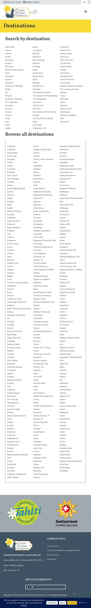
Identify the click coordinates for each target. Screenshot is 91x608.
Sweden (36, 82)
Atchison (37, 471)
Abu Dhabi (9, 47)
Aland (36, 350)
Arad (62, 334)
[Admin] (74, 595)
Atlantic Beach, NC (68, 250)
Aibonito (63, 315)
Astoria (10, 295)
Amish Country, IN (41, 415)
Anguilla (11, 214)
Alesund (11, 224)
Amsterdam (12, 153)
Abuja (62, 240)
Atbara (63, 376)
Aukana (63, 373)
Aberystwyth (65, 458)
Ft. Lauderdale (11, 102)
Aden (9, 204)
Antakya (37, 169)
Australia (9, 60)
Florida (63, 70)
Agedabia (64, 162)
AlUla (62, 102)
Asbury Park (65, 224)
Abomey (37, 175)
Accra (9, 292)
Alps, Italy (37, 448)
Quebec (63, 92)
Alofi (35, 185)
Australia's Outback (42, 295)
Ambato (36, 214)
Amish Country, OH (68, 263)
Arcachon (37, 357)
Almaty (36, 182)
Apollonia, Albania (41, 279)
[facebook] (28, 587)
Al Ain (62, 441)
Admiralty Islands (67, 292)
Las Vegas (37, 50)
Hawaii (8, 112)
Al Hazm (63, 279)
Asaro (62, 299)
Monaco (36, 53)
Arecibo (10, 467)
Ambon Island (13, 393)
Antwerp (11, 159)
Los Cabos (37, 125)
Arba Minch (38, 179)
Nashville (64, 57)
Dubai (7, 89)
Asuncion (37, 250)
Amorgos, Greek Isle (16, 315)
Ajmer (36, 402)
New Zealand (38, 60)
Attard (62, 182)
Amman (10, 354)
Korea (35, 47)
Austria (8, 63)
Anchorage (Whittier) (16, 302)
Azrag (35, 464)
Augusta (37, 370)
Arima (62, 415)
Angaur (63, 286)
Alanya (10, 312)
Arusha (10, 383)
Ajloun (36, 153)
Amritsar (11, 471)
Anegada (11, 341)
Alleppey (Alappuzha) (16, 474)
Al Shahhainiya (66, 321)
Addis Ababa (12, 477)
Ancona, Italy (12, 243)
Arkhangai (64, 208)
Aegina (63, 341)
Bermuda (9, 66)
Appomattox (65, 454)
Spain (35, 79)
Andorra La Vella (40, 286)
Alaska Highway (40, 266)
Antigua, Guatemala (42, 149)
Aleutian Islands (14, 380)
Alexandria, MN (66, 204)
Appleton (37, 461)
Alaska (8, 50)
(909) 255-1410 (13, 2)
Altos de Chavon (40, 325)
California (64, 47)
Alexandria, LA (66, 172)
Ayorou (63, 237)
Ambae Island (66, 448)
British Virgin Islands (14, 70)
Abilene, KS (38, 467)
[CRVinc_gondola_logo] (19, 5)
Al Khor (63, 318)
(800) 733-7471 (35, 560)
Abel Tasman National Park (19, 308)
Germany (9, 105)
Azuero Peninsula (67, 289)
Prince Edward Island (69, 89)
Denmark (9, 82)
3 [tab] (45, 532)
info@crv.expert (32, 2)
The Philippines (39, 99)
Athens (10, 350)
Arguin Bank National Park (71, 198)
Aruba (8, 57)
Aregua (63, 302)
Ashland (10, 363)
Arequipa (11, 389)
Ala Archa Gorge (67, 159)
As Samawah (39, 432)
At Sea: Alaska (39, 263)
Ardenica (37, 282)
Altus (35, 289)
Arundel (37, 337)
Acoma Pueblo (13, 409)
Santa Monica (66, 53)
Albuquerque (13, 402)
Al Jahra (63, 156)
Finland (8, 95)
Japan (7, 125)
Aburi (35, 373)
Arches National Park (16, 415)
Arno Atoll (64, 185)
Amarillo (11, 406)
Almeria (10, 195)
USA (62, 118)
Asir (61, 344)
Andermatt (38, 237)
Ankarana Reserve (68, 175)
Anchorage (65, 112)
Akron (62, 260)
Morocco (64, 105)
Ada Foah (37, 376)
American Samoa (14, 367)
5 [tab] (52, 532)
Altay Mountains (40, 474)
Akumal (63, 328)
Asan (35, 389)
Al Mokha (64, 471)
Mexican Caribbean (68, 115)
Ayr (8, 318)
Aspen (10, 208)
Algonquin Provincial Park (44, 240)
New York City (66, 60)
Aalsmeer (11, 396)
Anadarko (64, 276)
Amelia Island (13, 221)
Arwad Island (65, 389)
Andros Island (39, 299)
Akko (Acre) (38, 208)
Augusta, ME (65, 179)
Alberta (8, 53)
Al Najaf (36, 428)
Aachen (36, 156)
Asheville (11, 432)
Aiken (62, 367)
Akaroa (10, 253)
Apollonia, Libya (67, 166)
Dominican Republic (14, 86)
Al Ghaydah (65, 467)
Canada (36, 115)
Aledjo (62, 402)
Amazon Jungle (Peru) (42, 247)
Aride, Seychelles (41, 211)
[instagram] (32, 587)
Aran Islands (12, 399)
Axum (36, 146)
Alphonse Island (67, 347)
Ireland (8, 115)
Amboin (63, 295)
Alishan (63, 393)
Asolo (9, 461)
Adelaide (11, 217)
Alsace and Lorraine (42, 354)
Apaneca (37, 204)
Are (61, 380)
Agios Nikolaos (13, 227)
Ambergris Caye (14, 299)
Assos (62, 432)
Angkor (36, 305)
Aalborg (10, 305)
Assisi (9, 247)
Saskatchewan (66, 76)
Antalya (10, 201)
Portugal (36, 66)
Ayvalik (63, 435)
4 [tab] (49, 532)
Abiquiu (63, 227)
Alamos (10, 289)
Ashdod (10, 182)
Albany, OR (64, 282)
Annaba (10, 376)
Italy (7, 121)
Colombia (9, 76)
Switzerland (38, 86)
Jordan (8, 128)
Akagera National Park (69, 337)
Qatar (35, 70)
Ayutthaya (37, 243)
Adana (36, 172)
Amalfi (10, 166)
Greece (8, 108)
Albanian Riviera (40, 276)
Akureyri (11, 273)
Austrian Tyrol (13, 441)
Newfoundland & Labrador (71, 86)
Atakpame (64, 412)
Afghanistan (12, 438)
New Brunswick (67, 79)
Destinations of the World (44, 112)
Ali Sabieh (37, 318)
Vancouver (37, 102)
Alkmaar (37, 201)
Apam (36, 380)
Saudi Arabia (65, 66)
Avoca (36, 438)
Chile (7, 73)
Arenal (10, 451)
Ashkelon (37, 441)
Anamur (63, 425)
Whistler (37, 108)
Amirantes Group (67, 350)
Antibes (10, 357)
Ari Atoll (37, 217)
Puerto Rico (65, 50)
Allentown (64, 305)
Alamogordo (65, 230)
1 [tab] (38, 532)
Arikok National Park (42, 292)
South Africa (38, 76)
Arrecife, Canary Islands (17, 282)
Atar (62, 201)
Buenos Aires (66, 108)
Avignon (10, 230)
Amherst (63, 195)
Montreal (37, 57)
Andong (63, 370)
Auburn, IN (38, 419)
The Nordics (65, 63)
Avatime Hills (39, 383)
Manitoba (64, 99)
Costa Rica (64, 73)
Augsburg (37, 227)
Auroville (37, 412)
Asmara (36, 341)
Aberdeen (11, 286)
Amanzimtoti (65, 354)
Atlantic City (12, 263)
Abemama (64, 149)
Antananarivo (39, 188)
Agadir (10, 198)
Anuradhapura (39, 253)
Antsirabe (37, 221)
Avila (9, 419)
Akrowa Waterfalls (68, 406)
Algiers (10, 373)
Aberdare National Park (70, 146)
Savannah (64, 121)
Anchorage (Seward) (16, 188)
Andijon (63, 445)
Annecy (10, 412)
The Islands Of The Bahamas (45, 95)
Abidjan (10, 269)
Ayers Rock (12, 175)
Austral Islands (40, 360)
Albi (9, 234)
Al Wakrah (64, 325)
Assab (36, 344)
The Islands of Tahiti (41, 92)
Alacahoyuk (65, 419)
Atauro (36, 328)
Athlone (10, 428)
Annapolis (11, 370)
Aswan (10, 328)
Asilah (62, 217)
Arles (9, 279)
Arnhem (10, 250)
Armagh (10, 325)
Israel (7, 118)
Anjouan (37, 308)
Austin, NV (64, 221)
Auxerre (10, 237)
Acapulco (11, 146)
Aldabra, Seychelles (42, 230)
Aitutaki (10, 321)
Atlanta (10, 260)
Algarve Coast (13, 344)
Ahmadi (63, 153)
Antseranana (12, 445)
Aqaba (10, 276)
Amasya (63, 422)
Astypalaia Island (40, 321)
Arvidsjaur (64, 383)
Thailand (36, 89)
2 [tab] (42, 532)
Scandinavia (38, 73)
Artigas (10, 425)
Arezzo (36, 451)
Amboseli (11, 240)
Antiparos (37, 234)
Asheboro (64, 247)
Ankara (10, 185)
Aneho (62, 409)
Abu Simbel (12, 360)
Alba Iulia (64, 331)
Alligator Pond (39, 458)
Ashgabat (37, 166)
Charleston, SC (39, 128)
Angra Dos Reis (14, 337)
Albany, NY (38, 198)
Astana (36, 477)
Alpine (62, 399)
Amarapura (38, 224)
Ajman (62, 438)
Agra (9, 256)
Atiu (9, 386)
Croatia (8, 79)
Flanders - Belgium (13, 99)
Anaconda (64, 211)
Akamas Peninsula (41, 312)
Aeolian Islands (40, 445)
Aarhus (10, 191)
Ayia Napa (37, 315)
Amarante (11, 464)
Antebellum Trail (40, 363)
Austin (10, 266)
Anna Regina (39, 393)
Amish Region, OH (68, 266)
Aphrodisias (65, 428)
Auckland (11, 149)
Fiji (6, 92)
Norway (36, 63)
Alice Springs (13, 179)
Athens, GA (38, 367)
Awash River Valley (41, 347)
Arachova (11, 435)
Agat (35, 386)
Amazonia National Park (43, 302)
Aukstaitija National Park (70, 169)
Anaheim (11, 172)
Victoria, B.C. (38, 105)
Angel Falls (65, 451)
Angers (10, 422)
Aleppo (10, 448)
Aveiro (62, 312)
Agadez (63, 234)
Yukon (63, 95)
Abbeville (64, 363)
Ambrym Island (13, 347)
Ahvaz (36, 425)
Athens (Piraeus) (14, 211)
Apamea (63, 386)
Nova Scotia (65, 82)
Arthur (36, 399)
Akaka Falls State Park (43, 396)
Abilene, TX (65, 396)
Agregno (37, 454)
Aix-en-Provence (14, 331)
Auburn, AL (38, 260)
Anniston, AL (39, 256)
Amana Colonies (40, 422)
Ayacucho (64, 308)
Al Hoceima (65, 214)
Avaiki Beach (65, 243)
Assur (36, 435)
